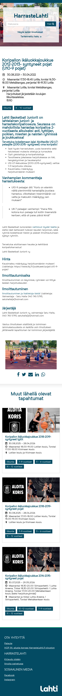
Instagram (9, 679)
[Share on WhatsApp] (43, 375)
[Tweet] (24, 375)
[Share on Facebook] (18, 375)
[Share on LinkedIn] (37, 375)
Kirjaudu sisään (12, 659)
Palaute (8, 643)
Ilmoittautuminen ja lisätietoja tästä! (21, 293)
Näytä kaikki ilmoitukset (30, 32)
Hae (49, 23)
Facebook (9, 675)
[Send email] (30, 375)
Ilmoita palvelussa (13, 663)
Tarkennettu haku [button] (30, 36)
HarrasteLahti (31, 15)
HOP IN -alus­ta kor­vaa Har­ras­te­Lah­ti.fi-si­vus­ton (29, 647)
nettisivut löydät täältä (44, 227)
